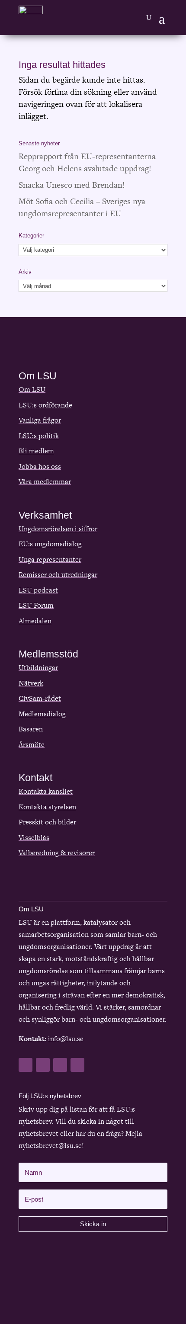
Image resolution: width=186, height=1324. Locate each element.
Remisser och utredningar (58, 575)
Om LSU (32, 389)
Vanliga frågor (40, 420)
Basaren (31, 729)
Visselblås (34, 838)
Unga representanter (50, 559)
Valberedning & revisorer (57, 853)
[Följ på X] (43, 1065)
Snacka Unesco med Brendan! (72, 185)
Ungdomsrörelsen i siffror (58, 529)
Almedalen (35, 621)
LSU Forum (36, 605)
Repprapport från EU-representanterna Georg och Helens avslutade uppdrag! (87, 162)
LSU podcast (38, 590)
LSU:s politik (39, 436)
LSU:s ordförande (45, 405)
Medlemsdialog (42, 714)
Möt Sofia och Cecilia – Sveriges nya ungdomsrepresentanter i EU (82, 207)
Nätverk (31, 683)
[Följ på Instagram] (77, 1065)
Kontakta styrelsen (47, 807)
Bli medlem (36, 451)
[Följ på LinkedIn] (60, 1065)
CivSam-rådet (40, 698)
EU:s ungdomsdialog (50, 544)
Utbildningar (38, 668)
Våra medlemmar (45, 482)
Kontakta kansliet (46, 791)
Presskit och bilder (47, 822)
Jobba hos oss (40, 466)
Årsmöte (32, 745)
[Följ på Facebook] (25, 1065)
